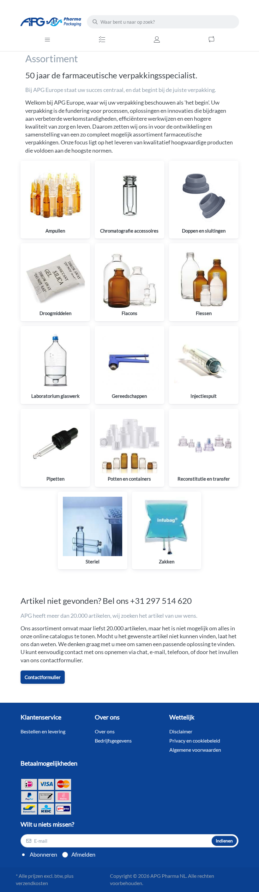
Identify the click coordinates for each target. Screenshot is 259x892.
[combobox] (163, 21)
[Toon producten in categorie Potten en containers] (129, 443)
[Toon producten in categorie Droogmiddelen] (55, 278)
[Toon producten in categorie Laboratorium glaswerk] (55, 361)
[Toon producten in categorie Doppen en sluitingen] (203, 195)
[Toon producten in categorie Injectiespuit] (203, 361)
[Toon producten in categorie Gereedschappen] (129, 361)
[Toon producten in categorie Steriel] (92, 526)
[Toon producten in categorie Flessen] (203, 278)
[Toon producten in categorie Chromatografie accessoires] (129, 195)
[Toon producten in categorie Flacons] (129, 278)
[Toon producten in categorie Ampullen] (55, 195)
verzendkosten (32, 883)
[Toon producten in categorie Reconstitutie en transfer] (203, 443)
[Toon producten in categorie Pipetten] (55, 443)
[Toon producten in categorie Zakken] (166, 526)
